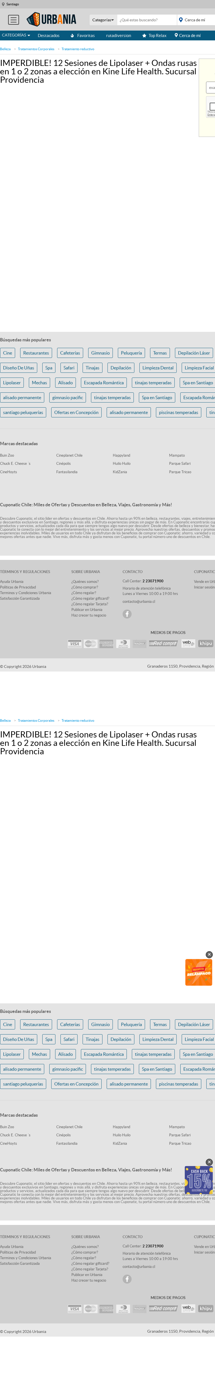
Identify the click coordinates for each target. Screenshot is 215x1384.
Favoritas (86, 35)
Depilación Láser (194, 352)
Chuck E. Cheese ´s (15, 463)
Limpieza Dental (158, 367)
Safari (69, 367)
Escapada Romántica (104, 382)
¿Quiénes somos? (85, 582)
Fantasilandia (67, 472)
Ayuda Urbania (12, 582)
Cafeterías (70, 352)
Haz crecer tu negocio (88, 615)
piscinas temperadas (178, 412)
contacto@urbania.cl (139, 601)
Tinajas (92, 367)
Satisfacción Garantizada (20, 598)
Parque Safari (180, 463)
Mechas (39, 382)
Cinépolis (63, 463)
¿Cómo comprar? (84, 587)
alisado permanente (22, 397)
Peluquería (131, 352)
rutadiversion (118, 35)
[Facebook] (127, 614)
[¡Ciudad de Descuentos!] (51, 19)
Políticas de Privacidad (18, 587)
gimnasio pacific (67, 397)
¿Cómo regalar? (83, 593)
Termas (160, 352)
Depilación (121, 367)
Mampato (177, 455)
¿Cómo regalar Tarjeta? (89, 604)
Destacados (49, 35)
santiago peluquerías (23, 412)
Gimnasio (100, 352)
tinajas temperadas (153, 382)
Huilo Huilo (121, 463)
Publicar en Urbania (86, 610)
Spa (48, 367)
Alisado (65, 382)
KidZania (120, 472)
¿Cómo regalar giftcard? (90, 598)
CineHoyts (8, 472)
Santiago (12, 4)
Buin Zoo (7, 455)
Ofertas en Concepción (76, 412)
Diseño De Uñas (18, 367)
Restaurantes (36, 352)
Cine (7, 352)
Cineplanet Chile (69, 455)
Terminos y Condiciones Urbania (25, 593)
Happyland (121, 455)
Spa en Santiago (157, 397)
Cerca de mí (190, 35)
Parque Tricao (180, 472)
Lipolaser (12, 382)
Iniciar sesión (204, 587)
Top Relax (158, 35)
